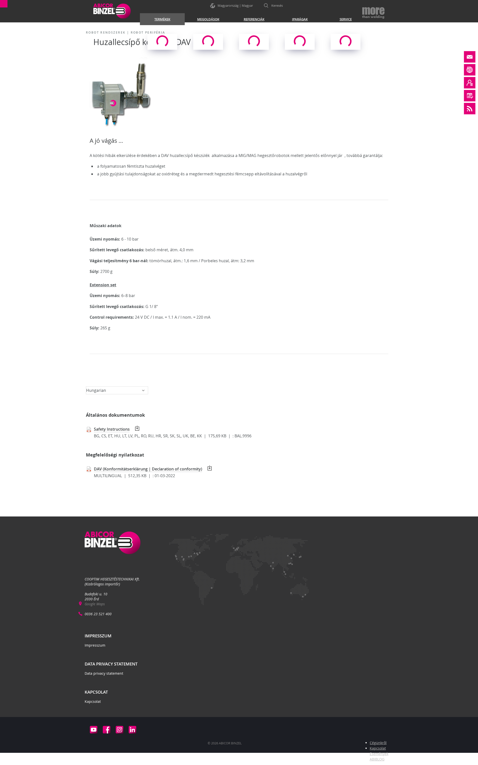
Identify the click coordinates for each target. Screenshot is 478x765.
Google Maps (95, 604)
